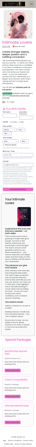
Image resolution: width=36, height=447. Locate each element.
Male (22, 122)
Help (4, 440)
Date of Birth (7, 126)
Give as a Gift (19, 46)
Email (6, 161)
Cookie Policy (9, 444)
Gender (5, 122)
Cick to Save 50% (12, 396)
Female (14, 122)
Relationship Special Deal (19, 96)
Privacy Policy (28, 440)
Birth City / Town (9, 151)
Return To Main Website (23, 444)
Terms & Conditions (15, 440)
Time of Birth (7, 138)
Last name (23, 113)
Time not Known (10, 145)
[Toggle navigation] (31, 4)
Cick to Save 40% (12, 370)
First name (6, 112)
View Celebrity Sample (14, 302)
